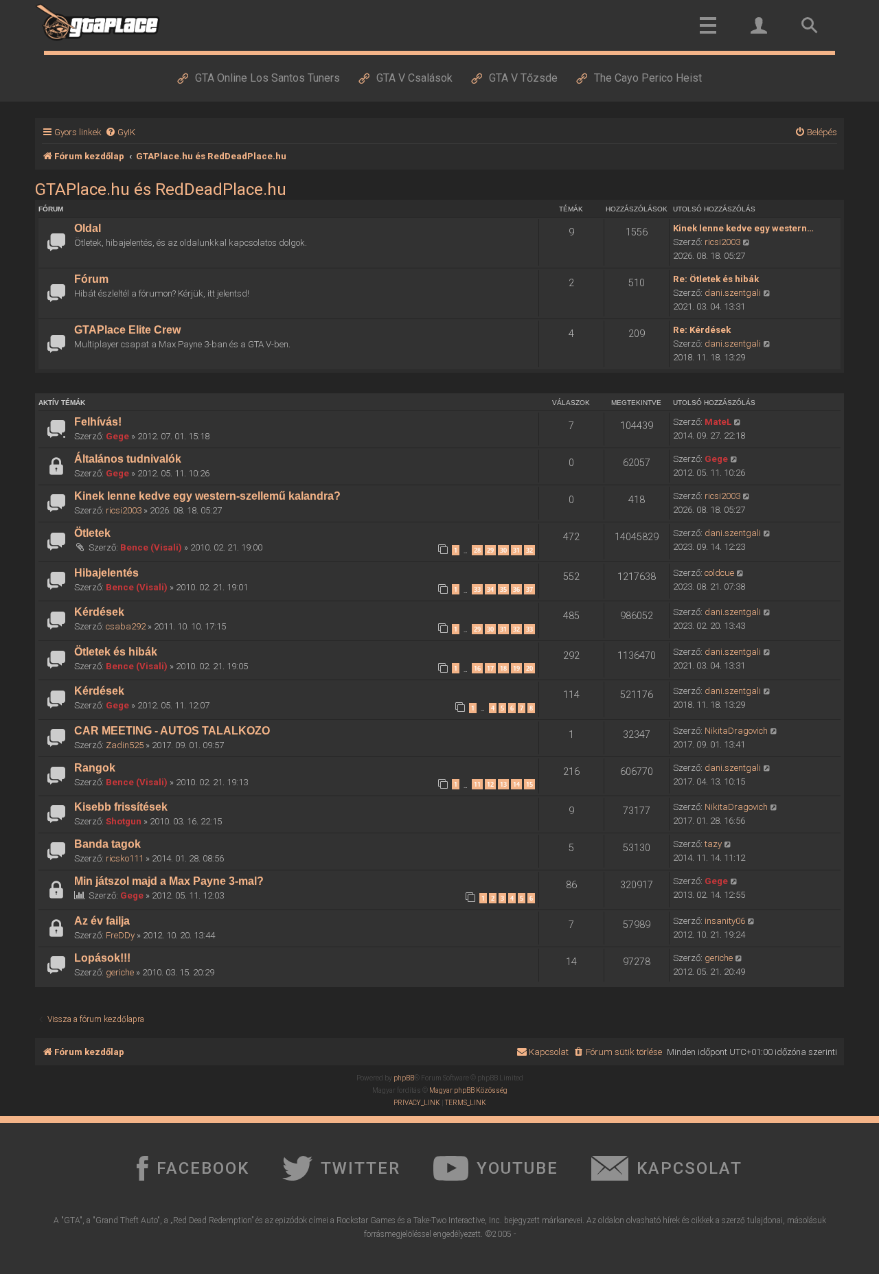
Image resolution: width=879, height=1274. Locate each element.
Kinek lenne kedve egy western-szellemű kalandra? (207, 496)
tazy (713, 844)
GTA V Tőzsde (523, 77)
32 (529, 550)
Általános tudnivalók (127, 459)
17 (490, 668)
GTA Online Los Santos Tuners (267, 77)
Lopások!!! (102, 958)
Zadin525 (125, 745)
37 (529, 589)
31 (516, 550)
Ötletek (92, 533)
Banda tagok (107, 844)
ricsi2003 (722, 242)
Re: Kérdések (702, 330)
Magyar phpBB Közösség (468, 1090)
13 (503, 784)
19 (516, 668)
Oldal (87, 228)
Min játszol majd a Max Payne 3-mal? (169, 881)
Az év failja (102, 921)
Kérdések (99, 612)
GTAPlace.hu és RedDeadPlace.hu (160, 189)
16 (477, 668)
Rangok (94, 768)
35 (503, 589)
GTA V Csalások (414, 77)
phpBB (403, 1078)
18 (503, 668)
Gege (117, 436)
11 (477, 784)
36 (516, 589)
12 (490, 784)
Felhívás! (98, 422)
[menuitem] (120, 132)
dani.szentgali (733, 293)
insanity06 (725, 921)
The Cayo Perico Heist (648, 77)
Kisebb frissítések (121, 807)
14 (516, 784)
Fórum (91, 279)
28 (477, 550)
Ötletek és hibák (115, 652)
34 (490, 589)
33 (477, 589)
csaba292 (126, 626)
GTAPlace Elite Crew (127, 330)
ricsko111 (125, 858)
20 (529, 668)
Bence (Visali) (151, 547)
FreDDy (120, 935)
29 (490, 550)
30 (503, 550)
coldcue (719, 573)
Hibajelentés (106, 573)
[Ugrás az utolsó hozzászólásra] (737, 422)
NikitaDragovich (736, 731)
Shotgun (123, 821)
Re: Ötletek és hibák (716, 279)
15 (529, 784)
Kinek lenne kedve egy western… (743, 228)
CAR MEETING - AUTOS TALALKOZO (172, 731)
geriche (120, 972)
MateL (718, 422)
